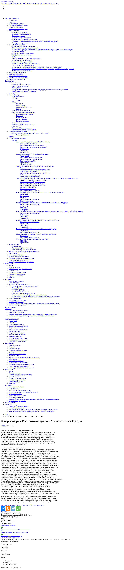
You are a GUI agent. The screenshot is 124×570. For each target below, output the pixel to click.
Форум (18, 100)
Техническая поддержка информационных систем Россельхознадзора (31, 316)
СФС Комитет (21, 105)
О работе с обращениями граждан (20, 284)
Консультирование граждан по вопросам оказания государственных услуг (33, 314)
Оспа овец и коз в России (28, 187)
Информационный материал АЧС (31, 157)
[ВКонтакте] (3, 508)
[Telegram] (13, 508)
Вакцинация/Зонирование (28, 143)
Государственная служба (17, 44)
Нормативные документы (24, 114)
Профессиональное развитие (21, 55)
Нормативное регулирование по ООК (32, 185)
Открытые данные (18, 36)
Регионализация (14, 244)
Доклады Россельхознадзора (21, 34)
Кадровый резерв (18, 51)
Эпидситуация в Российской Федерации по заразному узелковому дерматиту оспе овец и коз (47, 178)
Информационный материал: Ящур (32, 145)
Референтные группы (19, 32)
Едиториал (19, 103)
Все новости (5, 511)
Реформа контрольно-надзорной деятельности (24, 251)
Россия (14, 140)
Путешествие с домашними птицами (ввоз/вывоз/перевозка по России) (36, 296)
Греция (19, 505)
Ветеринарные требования (21, 110)
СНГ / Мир (23, 208)
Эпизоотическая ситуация (17, 138)
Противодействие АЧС (27, 161)
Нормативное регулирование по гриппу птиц (35, 173)
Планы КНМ (16, 88)
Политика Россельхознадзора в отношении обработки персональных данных (34, 303)
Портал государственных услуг (11, 536)
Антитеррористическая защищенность (21, 262)
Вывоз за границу (18, 290)
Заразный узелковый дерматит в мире (32, 182)
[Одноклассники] (8, 508)
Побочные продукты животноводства (21, 258)
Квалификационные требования (23, 53)
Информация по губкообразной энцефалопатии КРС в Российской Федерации (42, 203)
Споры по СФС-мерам (23, 107)
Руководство (13, 20)
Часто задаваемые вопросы (17, 300)
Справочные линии (15, 298)
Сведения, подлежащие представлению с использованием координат (35, 41)
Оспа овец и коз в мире (28, 189)
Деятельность (9, 81)
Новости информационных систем (20, 269)
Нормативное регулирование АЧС (31, 159)
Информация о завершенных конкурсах (25, 48)
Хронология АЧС (26, 164)
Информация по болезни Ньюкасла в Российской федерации (36, 229)
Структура (12, 22)
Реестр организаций (23, 121)
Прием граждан (14, 283)
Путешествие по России (20, 291)
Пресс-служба (9, 263)
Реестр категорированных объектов (24, 91)
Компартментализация (16, 255)
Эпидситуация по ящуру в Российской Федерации (33, 142)
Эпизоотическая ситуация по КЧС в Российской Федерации (36, 234)
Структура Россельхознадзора (18, 310)
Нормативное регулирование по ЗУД (32, 183)
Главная (7, 414)
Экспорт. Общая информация (22, 128)
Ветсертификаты (18, 96)
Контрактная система (16, 74)
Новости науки (14, 270)
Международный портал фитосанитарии (14, 532)
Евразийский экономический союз (23, 112)
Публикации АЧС (26, 163)
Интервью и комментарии (17, 272)
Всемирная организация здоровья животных (15, 529)
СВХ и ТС (19, 116)
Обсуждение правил (23, 135)
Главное (11, 265)
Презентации (16, 246)
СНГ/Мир (23, 150)
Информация (24, 196)
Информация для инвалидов (21, 60)
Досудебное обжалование (17, 79)
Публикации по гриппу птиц (30, 175)
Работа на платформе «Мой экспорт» (24, 130)
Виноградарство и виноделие (18, 260)
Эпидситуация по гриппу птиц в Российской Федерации (35, 166)
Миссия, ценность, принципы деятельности (26, 58)
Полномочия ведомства (16, 23)
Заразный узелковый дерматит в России (33, 180)
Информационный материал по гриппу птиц (35, 170)
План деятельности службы (21, 37)
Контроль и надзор (15, 83)
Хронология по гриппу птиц (29, 176)
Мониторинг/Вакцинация (28, 171)
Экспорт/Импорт (14, 95)
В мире (22, 168)
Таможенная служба (37, 505)
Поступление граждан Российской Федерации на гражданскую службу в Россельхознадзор (42, 50)
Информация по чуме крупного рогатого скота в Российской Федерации (40, 192)
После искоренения (26, 201)
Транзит (15, 126)
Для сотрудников (10, 307)
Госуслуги (12, 93)
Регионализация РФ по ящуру (22, 248)
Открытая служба (14, 30)
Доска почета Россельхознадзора (23, 65)
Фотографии (24, 210)
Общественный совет (16, 27)
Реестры (11, 136)
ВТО (14, 102)
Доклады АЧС (24, 156)
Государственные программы (18, 25)
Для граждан (9, 279)
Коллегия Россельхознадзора (18, 29)
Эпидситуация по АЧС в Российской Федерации (32, 154)
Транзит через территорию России (23, 293)
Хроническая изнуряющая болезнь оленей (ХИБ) (32, 239)
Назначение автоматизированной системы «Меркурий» (30, 133)
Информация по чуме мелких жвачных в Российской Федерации (37, 220)
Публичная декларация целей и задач (24, 39)
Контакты (12, 277)
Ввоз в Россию (17, 288)
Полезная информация (16, 302)
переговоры (5, 505)
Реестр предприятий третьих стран (23, 124)
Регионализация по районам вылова (24, 250)
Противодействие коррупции (18, 77)
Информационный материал (29, 190)
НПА (14, 56)
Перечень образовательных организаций (25, 63)
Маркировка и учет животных (19, 256)
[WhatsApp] (18, 508)
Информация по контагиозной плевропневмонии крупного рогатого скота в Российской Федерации (49, 211)
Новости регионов (15, 267)
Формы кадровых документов (22, 62)
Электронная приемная (20, 43)
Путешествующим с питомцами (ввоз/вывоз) (23, 286)
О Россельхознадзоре (12, 18)
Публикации (24, 149)
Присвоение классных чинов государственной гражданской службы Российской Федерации (43, 69)
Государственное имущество (18, 76)
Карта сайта (15, 537)
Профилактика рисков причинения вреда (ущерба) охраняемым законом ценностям (40, 90)
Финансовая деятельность (17, 72)
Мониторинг (13, 253)
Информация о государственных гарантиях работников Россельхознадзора (37, 67)
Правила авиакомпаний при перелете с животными (29, 295)
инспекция (12, 505)
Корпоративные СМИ (16, 276)
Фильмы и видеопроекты (17, 274)
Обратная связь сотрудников (21, 70)
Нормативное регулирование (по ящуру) (33, 147)
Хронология (24, 152)
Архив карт (24, 194)
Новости (23, 197)
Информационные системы (18, 131)
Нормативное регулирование (29, 199)
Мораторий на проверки (20, 86)
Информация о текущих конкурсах (23, 46)
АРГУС (14, 98)
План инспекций (18, 123)
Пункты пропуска (22, 117)
